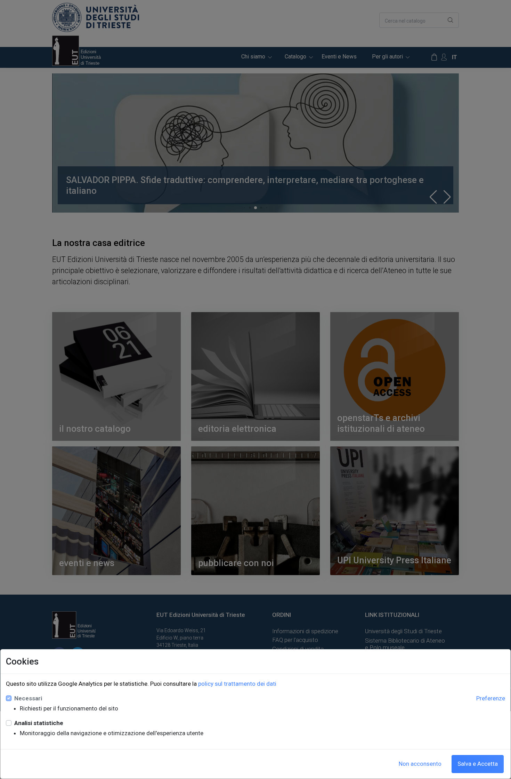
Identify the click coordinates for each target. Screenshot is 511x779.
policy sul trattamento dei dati (237, 683)
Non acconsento (420, 763)
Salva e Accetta (477, 763)
